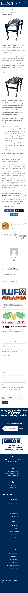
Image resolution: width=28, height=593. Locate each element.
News (14, 12)
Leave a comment (7, 14)
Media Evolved (11, 582)
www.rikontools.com (8, 206)
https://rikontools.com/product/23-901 (14, 196)
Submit (4, 402)
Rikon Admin (14, 258)
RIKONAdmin (7, 12)
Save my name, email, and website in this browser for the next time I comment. (13, 389)
